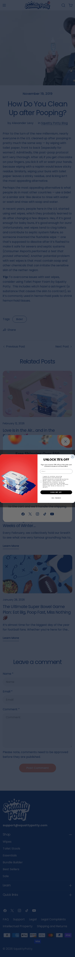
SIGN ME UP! (56, 492)
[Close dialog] (72, 456)
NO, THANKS (56, 498)
